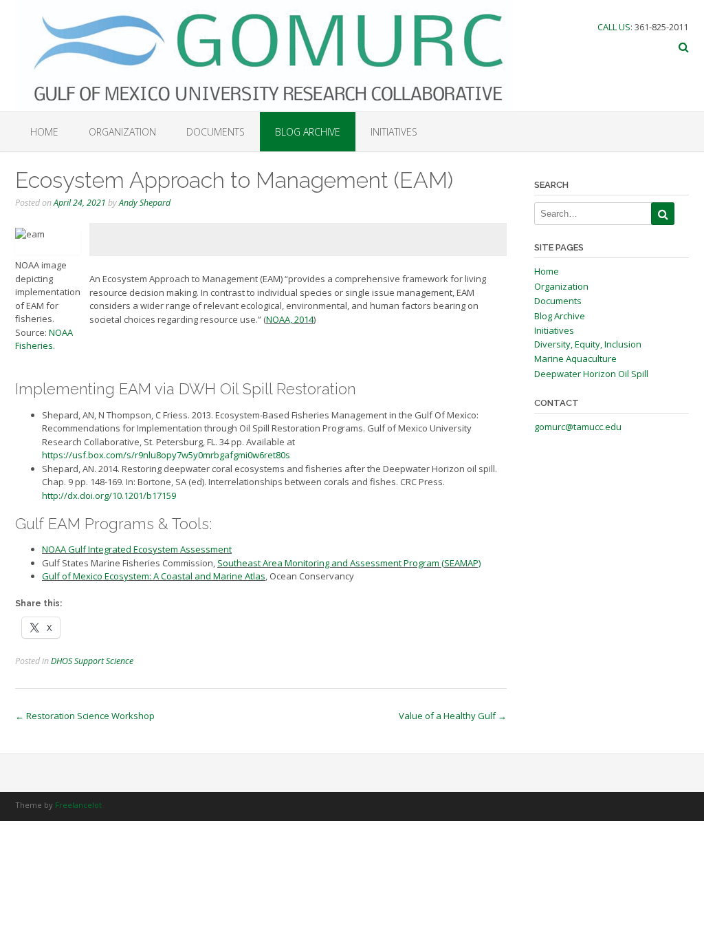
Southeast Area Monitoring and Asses (296, 563)
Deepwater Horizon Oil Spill (591, 373)
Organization (122, 131)
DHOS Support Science (92, 661)
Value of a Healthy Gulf (453, 715)
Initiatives (394, 131)
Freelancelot (78, 805)
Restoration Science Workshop (85, 715)
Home (44, 131)
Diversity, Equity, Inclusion (587, 344)
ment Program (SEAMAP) (430, 563)
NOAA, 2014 (290, 319)
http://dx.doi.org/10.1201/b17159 (109, 495)
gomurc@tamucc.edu (578, 426)
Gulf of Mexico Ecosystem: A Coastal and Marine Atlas (153, 576)
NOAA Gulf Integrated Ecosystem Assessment (137, 549)
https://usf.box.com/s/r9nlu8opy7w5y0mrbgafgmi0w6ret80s (166, 455)
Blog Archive (307, 131)
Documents (215, 131)
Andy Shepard (144, 203)
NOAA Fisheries (44, 339)
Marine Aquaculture (575, 358)
